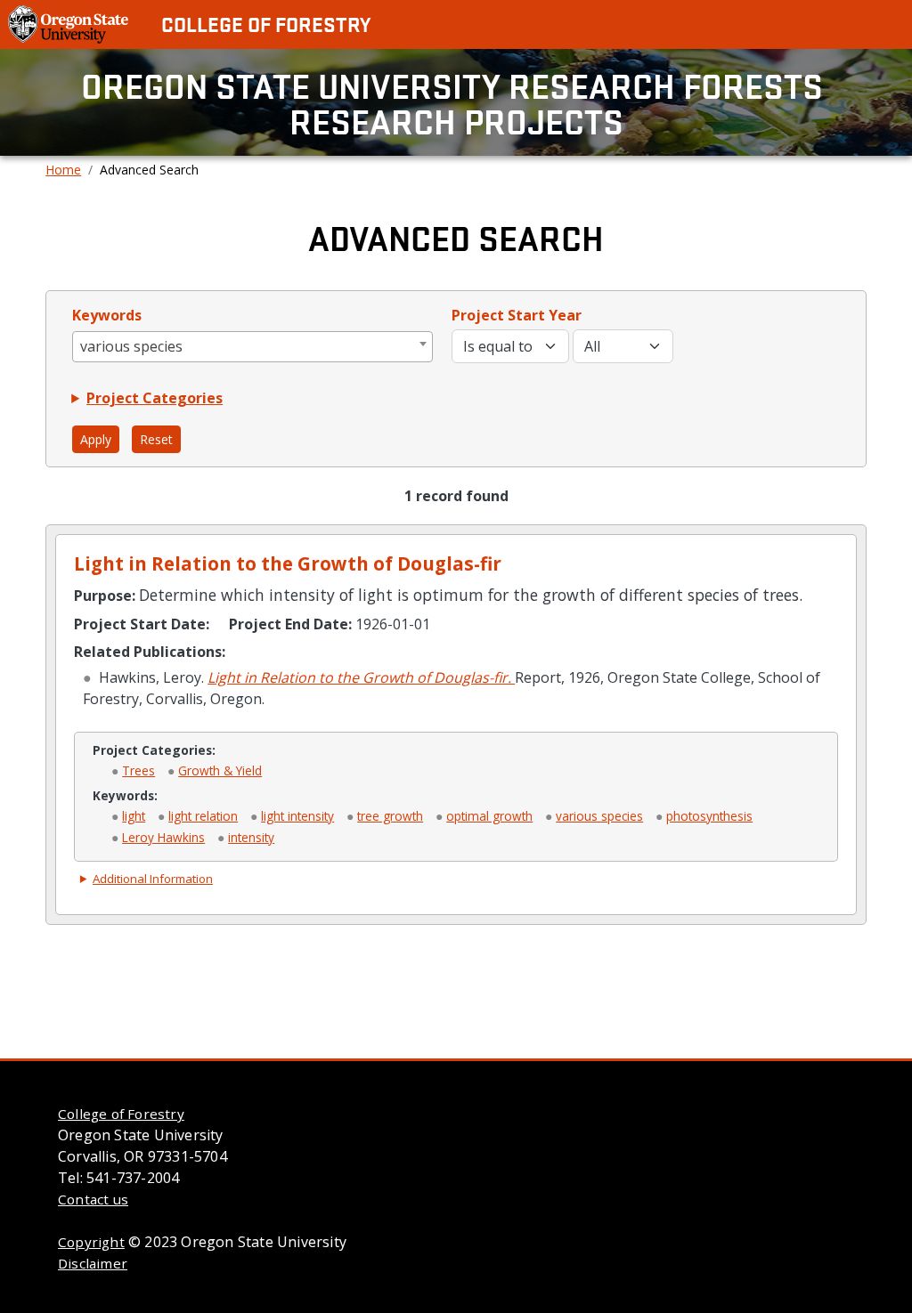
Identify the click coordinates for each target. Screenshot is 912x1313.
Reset (156, 439)
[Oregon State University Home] (70, 23)
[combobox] (252, 346)
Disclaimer (92, 1263)
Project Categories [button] (154, 398)
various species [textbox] (131, 346)
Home (63, 169)
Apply (95, 439)
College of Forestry (265, 24)
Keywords (107, 315)
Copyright (91, 1242)
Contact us (93, 1199)
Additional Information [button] (153, 879)
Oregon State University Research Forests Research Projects (456, 102)
